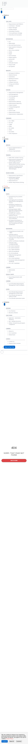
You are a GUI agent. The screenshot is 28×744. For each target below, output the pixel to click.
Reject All (12, 741)
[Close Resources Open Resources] (4, 190)
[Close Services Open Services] (4, 141)
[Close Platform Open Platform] (4, 17)
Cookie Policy (9, 738)
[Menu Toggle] (1, 11)
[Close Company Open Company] (4, 304)
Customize (19, 741)
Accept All (4, 741)
